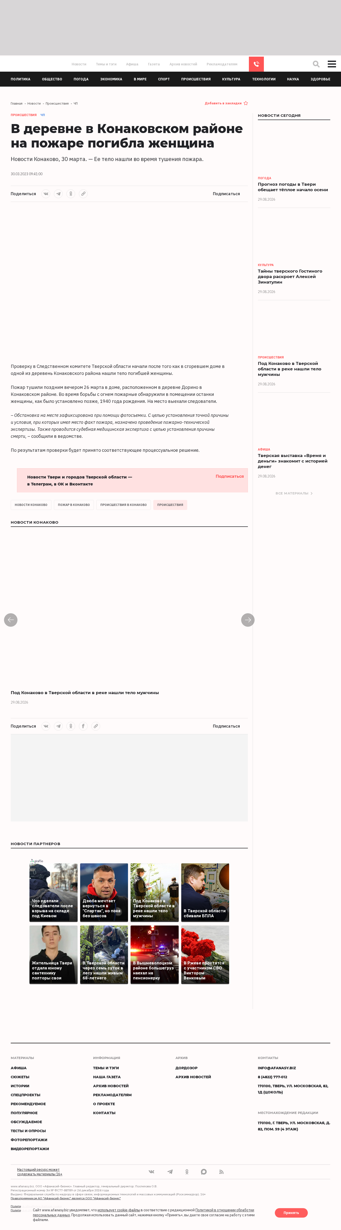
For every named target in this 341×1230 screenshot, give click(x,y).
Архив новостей (183, 64)
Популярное (24, 1112)
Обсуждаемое (26, 1121)
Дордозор (186, 1068)
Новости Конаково (31, 505)
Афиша (132, 64)
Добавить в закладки (223, 103)
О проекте (104, 1103)
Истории (20, 1085)
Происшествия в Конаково (123, 505)
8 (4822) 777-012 (256, 64)
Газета (154, 64)
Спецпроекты (25, 1094)
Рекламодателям (222, 64)
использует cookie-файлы (119, 1210)
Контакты (104, 1112)
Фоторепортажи (29, 1139)
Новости (79, 64)
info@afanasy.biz (277, 1068)
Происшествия (170, 505)
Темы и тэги (106, 64)
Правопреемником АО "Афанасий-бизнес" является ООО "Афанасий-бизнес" (66, 1198)
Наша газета (107, 1077)
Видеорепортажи (30, 1148)
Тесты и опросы (28, 1130)
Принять (291, 1213)
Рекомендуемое (28, 1103)
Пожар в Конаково (74, 505)
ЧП (42, 115)
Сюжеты (20, 1077)
